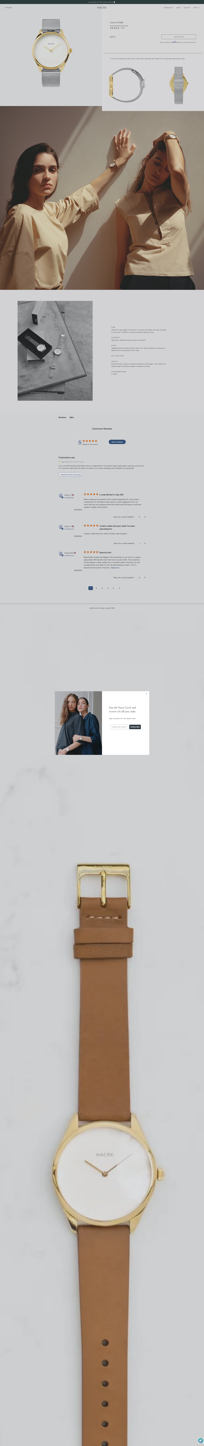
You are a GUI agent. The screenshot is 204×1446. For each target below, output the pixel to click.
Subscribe (135, 727)
